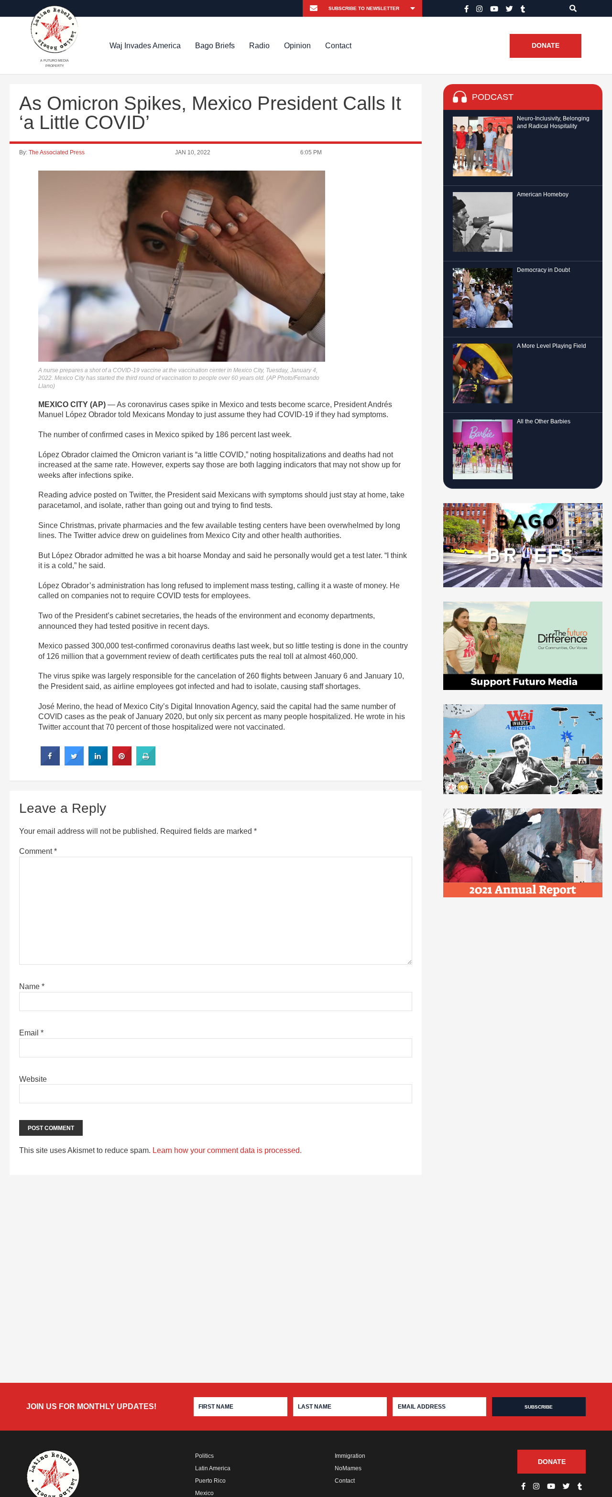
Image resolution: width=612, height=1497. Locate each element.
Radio (259, 46)
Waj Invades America (145, 46)
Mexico (204, 1493)
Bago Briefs (215, 46)
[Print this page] (145, 762)
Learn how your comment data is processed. (227, 1150)
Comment (38, 851)
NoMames (348, 1468)
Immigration (350, 1456)
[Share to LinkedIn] (98, 762)
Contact (338, 46)
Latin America (212, 1468)
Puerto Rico (210, 1480)
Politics (204, 1456)
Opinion (297, 46)
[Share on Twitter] (74, 762)
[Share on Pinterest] (121, 762)
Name (31, 986)
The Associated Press (57, 152)
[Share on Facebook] (50, 762)
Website (33, 1079)
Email (31, 1033)
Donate (545, 46)
